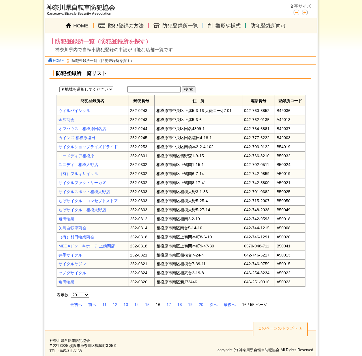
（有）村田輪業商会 (76, 237)
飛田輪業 (66, 219)
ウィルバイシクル (74, 110)
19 (190, 304)
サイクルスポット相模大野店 (84, 191)
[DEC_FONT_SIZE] (298, 12)
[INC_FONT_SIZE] (305, 12)
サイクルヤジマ (72, 264)
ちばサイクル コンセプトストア (88, 201)
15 (147, 304)
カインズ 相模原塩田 (77, 137)
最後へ (230, 304)
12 (115, 304)
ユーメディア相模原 (76, 156)
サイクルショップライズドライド (88, 146)
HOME (81, 26)
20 (201, 304)
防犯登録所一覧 (180, 26)
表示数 (63, 295)
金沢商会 (66, 119)
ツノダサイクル (72, 273)
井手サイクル (70, 255)
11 (104, 304)
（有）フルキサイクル (78, 173)
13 (126, 304)
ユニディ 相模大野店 (78, 164)
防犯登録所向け (268, 26)
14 (136, 304)
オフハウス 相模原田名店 (82, 128)
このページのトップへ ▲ (280, 328)
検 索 (188, 89)
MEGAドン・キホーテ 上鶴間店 (87, 246)
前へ (92, 304)
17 (169, 304)
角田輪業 (66, 282)
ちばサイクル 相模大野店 (82, 210)
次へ (213, 304)
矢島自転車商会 (72, 228)
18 (179, 304)
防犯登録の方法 (126, 26)
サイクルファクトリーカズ (82, 182)
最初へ (76, 304)
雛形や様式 (228, 26)
